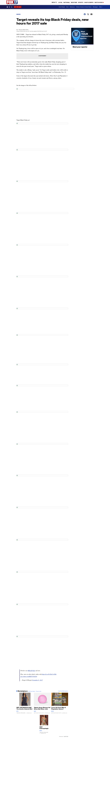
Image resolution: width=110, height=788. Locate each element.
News (18, 14)
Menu (54, 2)
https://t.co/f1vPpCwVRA (49, 674)
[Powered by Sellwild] (66, 736)
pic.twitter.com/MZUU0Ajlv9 (28, 676)
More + (101, 7)
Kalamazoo (72, 7)
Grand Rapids (62, 7)
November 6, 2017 (37, 680)
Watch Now (99, 2)
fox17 (12, 7)
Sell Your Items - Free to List (34, 691)
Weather (74, 2)
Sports (80, 2)
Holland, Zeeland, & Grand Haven (84, 7)
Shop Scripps (88, 2)
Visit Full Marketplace (63, 691)
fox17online (8, 7)
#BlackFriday (31, 670)
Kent (67, 7)
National (66, 2)
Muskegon (95, 7)
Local (60, 2)
